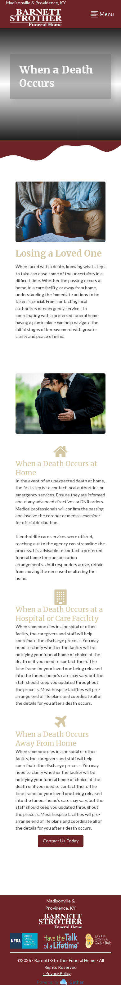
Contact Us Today (60, 840)
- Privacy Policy (57, 973)
